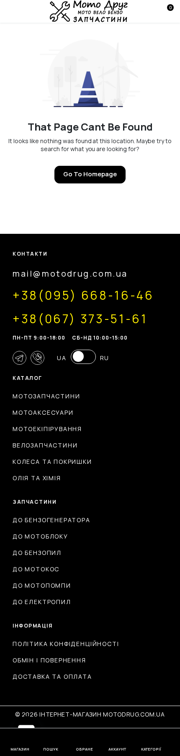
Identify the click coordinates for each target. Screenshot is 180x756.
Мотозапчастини (46, 396)
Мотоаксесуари (43, 412)
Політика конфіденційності (66, 644)
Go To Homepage (90, 174)
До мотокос (36, 569)
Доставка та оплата (52, 676)
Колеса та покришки (52, 462)
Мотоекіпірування (47, 429)
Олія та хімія (37, 478)
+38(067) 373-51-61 (80, 318)
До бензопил (37, 553)
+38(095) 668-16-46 (83, 295)
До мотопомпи (42, 585)
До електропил (42, 602)
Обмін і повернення (49, 660)
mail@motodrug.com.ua (70, 273)
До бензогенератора (51, 520)
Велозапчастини (45, 445)
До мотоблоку (40, 536)
